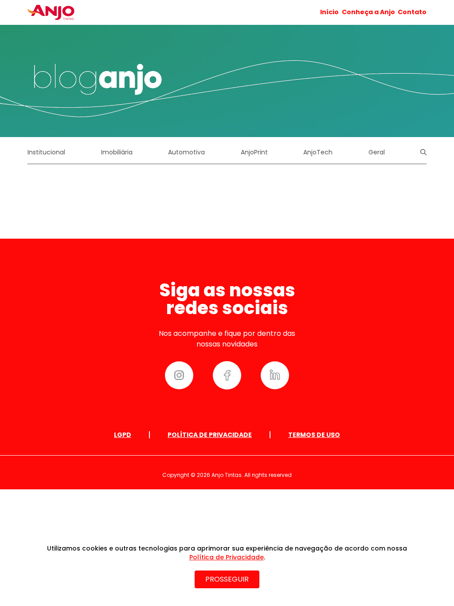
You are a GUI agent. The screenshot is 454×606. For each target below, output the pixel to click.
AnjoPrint (254, 152)
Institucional (46, 152)
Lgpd (122, 434)
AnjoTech (318, 152)
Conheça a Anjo (368, 12)
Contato (412, 12)
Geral (376, 152)
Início (329, 12)
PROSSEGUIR (227, 579)
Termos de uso (314, 434)
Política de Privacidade (210, 434)
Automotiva (186, 152)
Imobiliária (117, 152)
